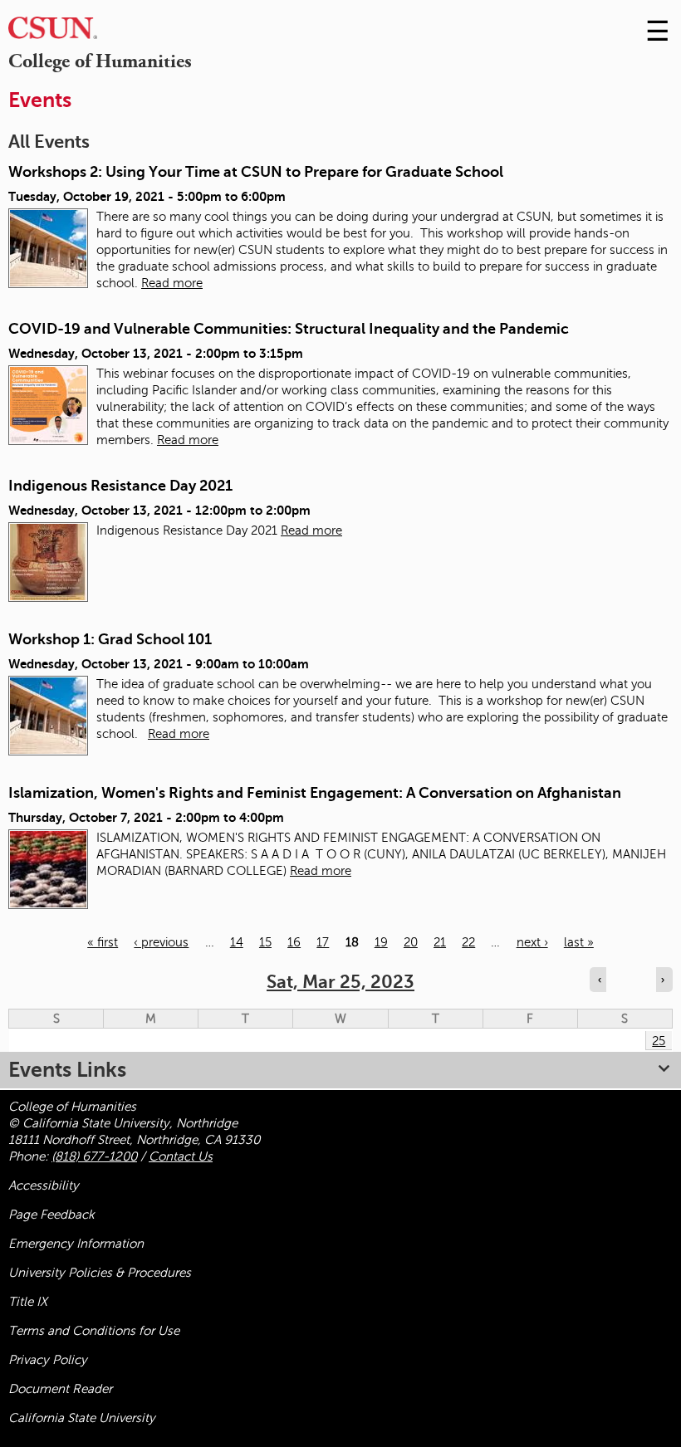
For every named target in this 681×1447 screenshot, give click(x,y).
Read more (172, 283)
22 (468, 942)
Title (27, 1301)
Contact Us (181, 1156)
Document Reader (60, 1389)
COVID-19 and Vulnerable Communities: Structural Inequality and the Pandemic (288, 328)
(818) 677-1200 (94, 1156)
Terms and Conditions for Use (93, 1330)
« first (102, 942)
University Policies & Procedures (99, 1272)
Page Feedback (51, 1214)
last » (579, 942)
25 (658, 1041)
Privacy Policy (47, 1359)
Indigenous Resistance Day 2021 (120, 485)
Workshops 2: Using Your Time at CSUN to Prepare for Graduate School (255, 172)
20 (411, 942)
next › (532, 942)
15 (265, 942)
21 (440, 942)
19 (381, 942)
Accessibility (43, 1185)
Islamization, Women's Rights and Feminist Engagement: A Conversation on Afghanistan (314, 793)
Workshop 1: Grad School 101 (110, 639)
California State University (81, 1418)
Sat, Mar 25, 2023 (340, 981)
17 (322, 942)
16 (294, 942)
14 (236, 942)
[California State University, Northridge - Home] (52, 32)
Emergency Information (76, 1243)
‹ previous (161, 942)
